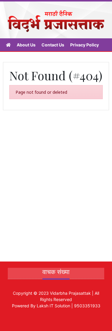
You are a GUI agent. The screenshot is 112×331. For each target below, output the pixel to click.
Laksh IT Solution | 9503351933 (68, 305)
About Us (26, 44)
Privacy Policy (84, 44)
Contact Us (53, 44)
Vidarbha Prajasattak (70, 293)
